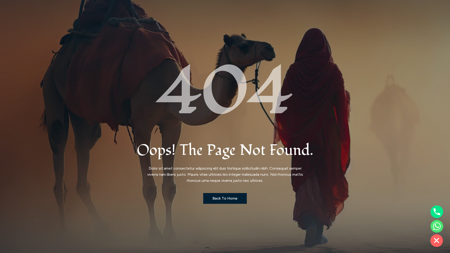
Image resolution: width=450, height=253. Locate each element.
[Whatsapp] (437, 226)
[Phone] (437, 211)
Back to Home (225, 198)
